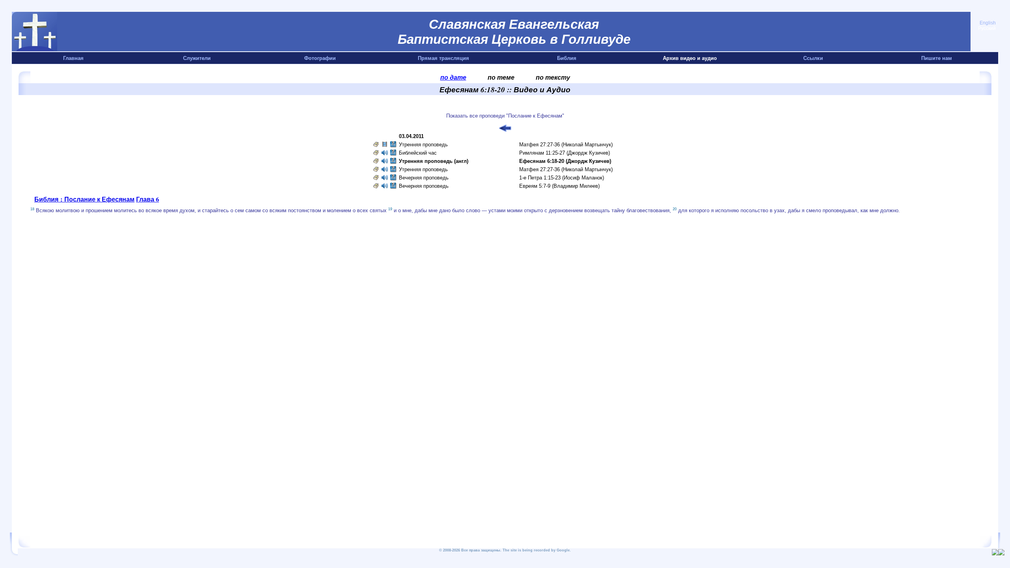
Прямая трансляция (443, 58)
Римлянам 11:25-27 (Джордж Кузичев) (564, 153)
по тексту (553, 77)
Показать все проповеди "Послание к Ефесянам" (505, 116)
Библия (566, 58)
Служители (197, 58)
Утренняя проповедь (423, 145)
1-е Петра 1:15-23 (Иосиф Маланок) (561, 178)
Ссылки (813, 58)
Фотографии (320, 58)
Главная (73, 58)
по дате (453, 77)
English (988, 23)
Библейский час (418, 153)
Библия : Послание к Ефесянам (84, 199)
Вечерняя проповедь (424, 178)
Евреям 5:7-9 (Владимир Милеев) (559, 186)
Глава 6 (147, 199)
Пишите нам (936, 58)
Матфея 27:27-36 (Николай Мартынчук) (566, 145)
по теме (501, 77)
